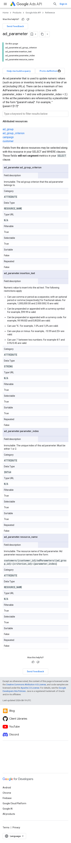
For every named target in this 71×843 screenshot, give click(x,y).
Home (5, 12)
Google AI (8, 808)
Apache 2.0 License (30, 688)
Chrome (7, 793)
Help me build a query (19, 70)
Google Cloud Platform (14, 803)
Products (17, 12)
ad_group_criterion (13, 133)
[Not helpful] (27, 19)
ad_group (8, 129)
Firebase (7, 798)
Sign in (63, 4)
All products (9, 814)
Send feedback (15, 26)
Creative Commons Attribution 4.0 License (26, 684)
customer (8, 141)
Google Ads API (33, 12)
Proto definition (49, 70)
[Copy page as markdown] (42, 34)
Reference (50, 12)
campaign (8, 137)
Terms (6, 827)
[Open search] (55, 4)
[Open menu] (5, 4)
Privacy (16, 827)
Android (7, 787)
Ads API (35, 4)
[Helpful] (22, 19)
